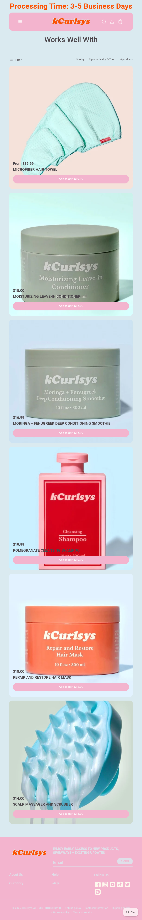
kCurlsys (27, 908)
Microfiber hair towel (35, 169)
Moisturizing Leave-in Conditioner (46, 296)
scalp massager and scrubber (43, 804)
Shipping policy (121, 908)
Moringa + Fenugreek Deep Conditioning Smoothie (61, 423)
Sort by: (80, 59)
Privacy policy (61, 912)
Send (125, 861)
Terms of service (82, 912)
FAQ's (56, 883)
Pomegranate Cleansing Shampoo (46, 550)
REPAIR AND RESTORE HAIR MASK (42, 677)
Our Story (16, 883)
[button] (20, 22)
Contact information (96, 908)
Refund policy (73, 908)
